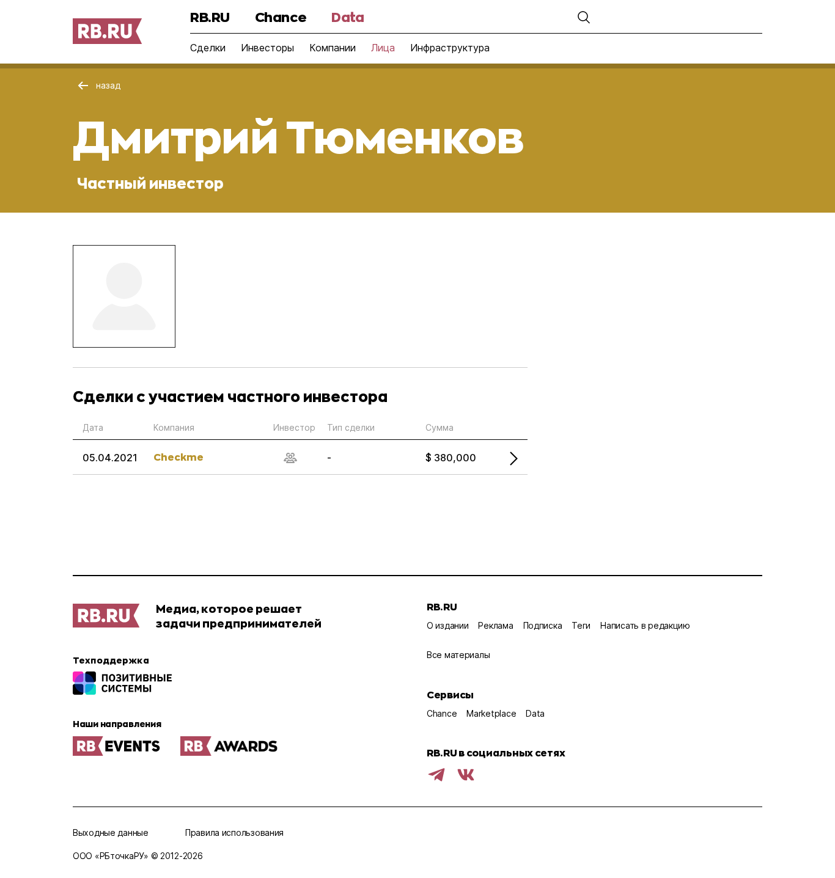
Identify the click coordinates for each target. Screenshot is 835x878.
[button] (583, 17)
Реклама (495, 625)
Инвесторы (267, 48)
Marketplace (491, 713)
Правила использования (234, 832)
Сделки (208, 48)
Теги (581, 625)
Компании (332, 48)
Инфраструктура (450, 48)
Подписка (542, 625)
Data (347, 17)
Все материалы (458, 654)
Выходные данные (111, 832)
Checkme (178, 456)
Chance (280, 17)
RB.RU (210, 17)
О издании (447, 625)
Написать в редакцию (645, 625)
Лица (383, 48)
